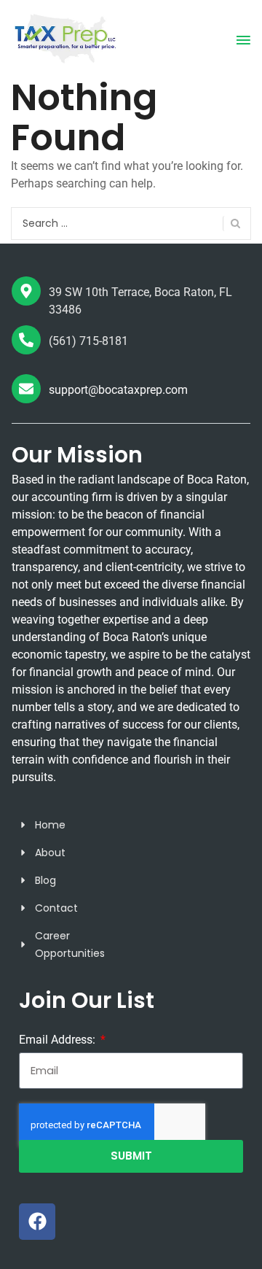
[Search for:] (131, 223)
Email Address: (58, 1040)
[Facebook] (37, 1221)
